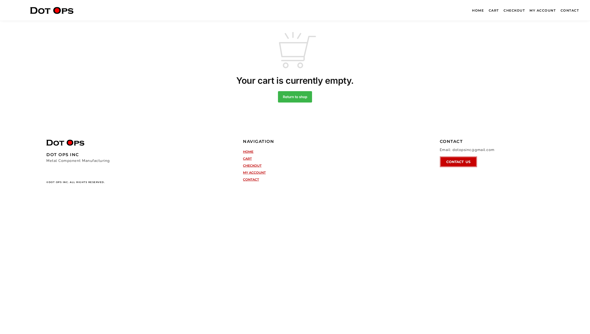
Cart (247, 159)
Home (248, 152)
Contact (251, 179)
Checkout (252, 166)
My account (254, 172)
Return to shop (295, 97)
